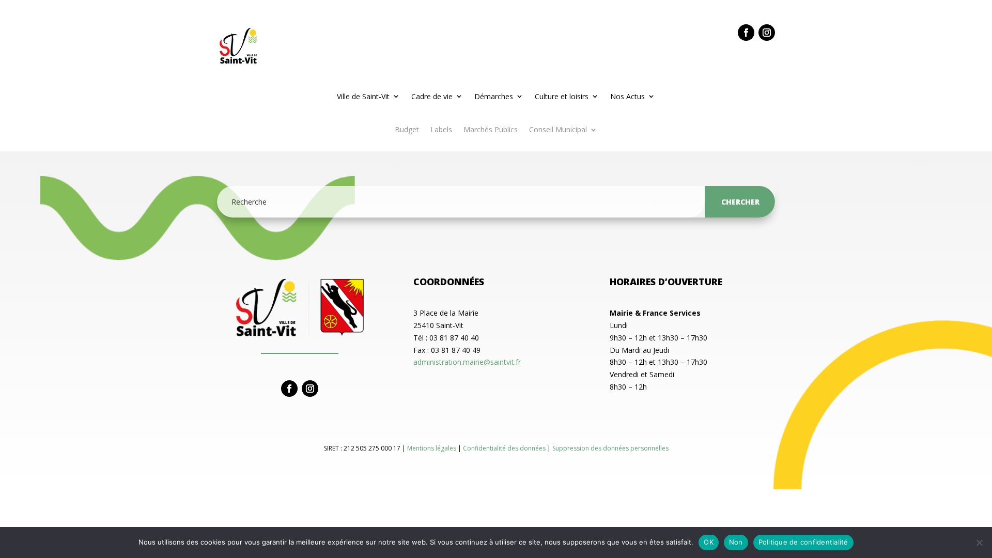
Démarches (493, 96)
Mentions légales (432, 448)
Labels (441, 130)
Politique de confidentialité (803, 542)
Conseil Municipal (558, 130)
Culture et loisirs (561, 96)
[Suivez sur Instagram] (766, 32)
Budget (407, 130)
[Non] (979, 542)
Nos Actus (627, 96)
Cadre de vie (432, 96)
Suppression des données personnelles (610, 448)
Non (736, 542)
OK (709, 542)
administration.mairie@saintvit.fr (467, 362)
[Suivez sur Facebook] (746, 32)
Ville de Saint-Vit (363, 96)
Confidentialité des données (505, 448)
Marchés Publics (490, 130)
